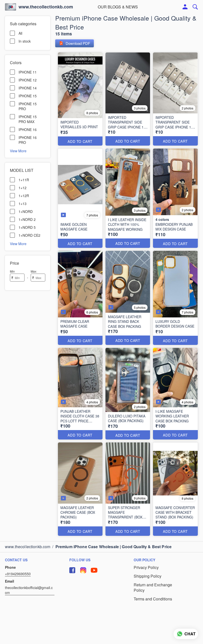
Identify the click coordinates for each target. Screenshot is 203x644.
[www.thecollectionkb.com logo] (10, 7)
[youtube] (94, 570)
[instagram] (83, 570)
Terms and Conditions (153, 599)
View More (18, 150)
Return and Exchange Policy (153, 587)
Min (12, 271)
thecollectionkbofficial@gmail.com (29, 590)
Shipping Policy (147, 576)
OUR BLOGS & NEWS (118, 7)
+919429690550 (18, 573)
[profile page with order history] (185, 7)
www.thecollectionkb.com (46, 6)
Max (33, 271)
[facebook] (72, 570)
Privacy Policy (146, 567)
